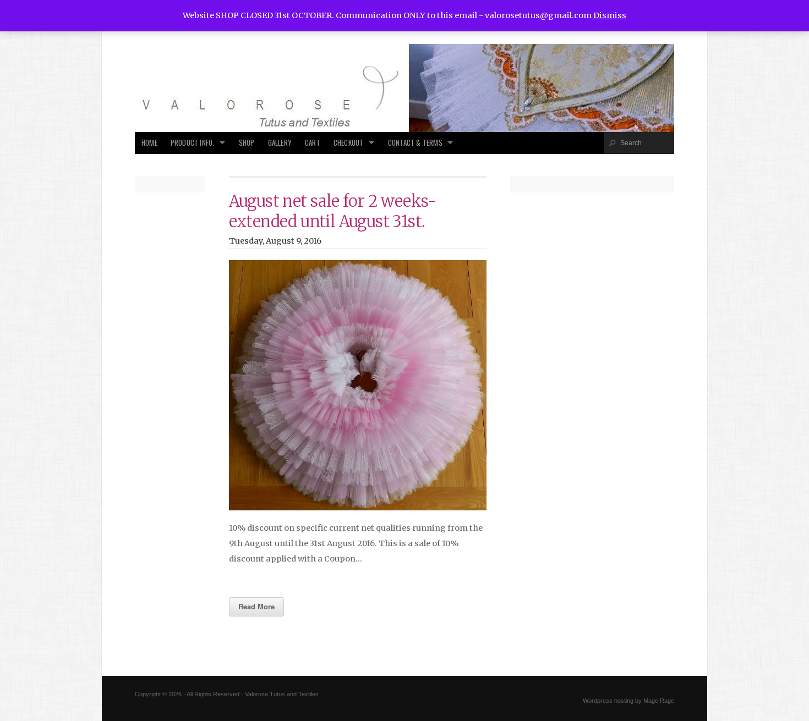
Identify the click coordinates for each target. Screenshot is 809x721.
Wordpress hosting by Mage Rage (628, 700)
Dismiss (609, 15)
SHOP (247, 142)
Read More (256, 606)
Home (149, 142)
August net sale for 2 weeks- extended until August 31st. (333, 211)
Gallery (280, 142)
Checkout (349, 142)
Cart (312, 142)
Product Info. (193, 142)
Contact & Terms (415, 142)
